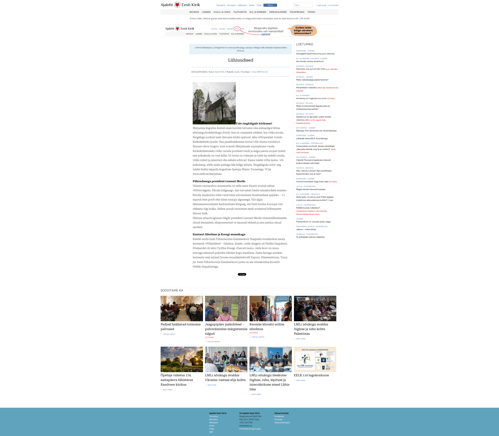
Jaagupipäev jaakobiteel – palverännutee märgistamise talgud (226, 329)
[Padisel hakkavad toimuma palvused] (182, 320)
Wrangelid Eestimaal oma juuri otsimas (315, 53)
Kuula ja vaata (222, 12)
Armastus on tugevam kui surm (311, 98)
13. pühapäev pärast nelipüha (310, 237)
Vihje (259, 5)
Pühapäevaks (297, 12)
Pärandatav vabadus (306, 87)
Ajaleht (167, 4)
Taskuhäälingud (282, 422)
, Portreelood (316, 143)
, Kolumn (309, 103)
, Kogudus (314, 58)
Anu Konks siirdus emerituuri (310, 61)
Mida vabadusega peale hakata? (312, 79)
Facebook (279, 416)
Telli (211, 432)
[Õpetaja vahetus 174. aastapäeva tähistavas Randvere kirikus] (182, 371)
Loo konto (333, 5)
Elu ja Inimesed (258, 12)
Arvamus (194, 12)
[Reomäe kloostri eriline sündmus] (271, 320)
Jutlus (299, 186)
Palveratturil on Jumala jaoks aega (313, 221)
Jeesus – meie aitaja (306, 229)
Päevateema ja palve (305, 226)
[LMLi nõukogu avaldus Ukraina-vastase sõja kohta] (226, 371)
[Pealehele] (177, 7)
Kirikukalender (278, 12)
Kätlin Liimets (169, 334)
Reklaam (242, 5)
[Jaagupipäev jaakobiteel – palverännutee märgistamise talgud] (226, 320)
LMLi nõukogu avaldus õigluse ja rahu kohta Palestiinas (311, 329)
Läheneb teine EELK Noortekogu (312, 138)
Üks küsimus (302, 128)
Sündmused (301, 51)
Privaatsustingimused (250, 428)
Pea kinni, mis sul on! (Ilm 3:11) (310, 69)
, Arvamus (309, 66)
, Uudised (310, 51)
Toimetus (220, 5)
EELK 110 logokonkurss (311, 375)
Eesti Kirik (191, 4)
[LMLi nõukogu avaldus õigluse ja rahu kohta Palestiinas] (315, 320)
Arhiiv (251, 5)
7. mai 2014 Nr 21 (258, 72)
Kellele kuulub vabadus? (308, 207)
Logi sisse (321, 5)
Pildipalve (300, 234)
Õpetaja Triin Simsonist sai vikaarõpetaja (316, 130)
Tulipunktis (240, 12)
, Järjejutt (315, 194)
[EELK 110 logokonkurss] (315, 371)
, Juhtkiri (309, 77)
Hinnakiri (231, 5)
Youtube (278, 419)
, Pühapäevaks (309, 186)
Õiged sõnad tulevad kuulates (310, 189)
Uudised (206, 12)
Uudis (237, 72)
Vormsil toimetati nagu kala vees (312, 181)
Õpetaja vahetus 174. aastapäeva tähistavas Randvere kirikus (177, 379)
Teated (311, 12)
